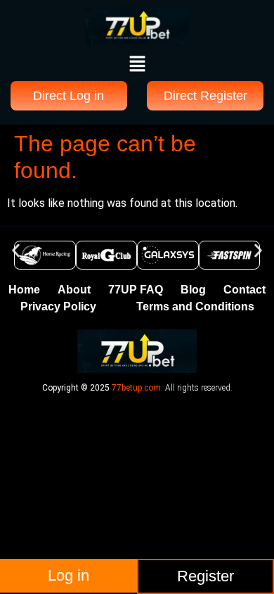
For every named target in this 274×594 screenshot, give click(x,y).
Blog (193, 290)
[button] (137, 64)
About (74, 290)
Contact (244, 290)
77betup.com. (137, 388)
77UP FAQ (135, 290)
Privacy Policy (58, 306)
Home (24, 290)
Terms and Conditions (195, 306)
